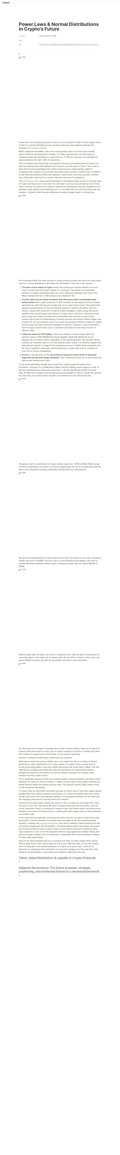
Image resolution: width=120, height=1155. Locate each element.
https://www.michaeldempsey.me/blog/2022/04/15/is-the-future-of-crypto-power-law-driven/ (70, 44)
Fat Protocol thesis (31, 181)
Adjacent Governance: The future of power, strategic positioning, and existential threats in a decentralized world (59, 869)
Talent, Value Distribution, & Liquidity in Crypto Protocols (57, 858)
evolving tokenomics (49, 823)
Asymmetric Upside (37, 148)
